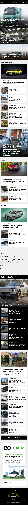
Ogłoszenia (8, 499)
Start (4, 499)
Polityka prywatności (16, 499)
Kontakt (23, 499)
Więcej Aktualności (14, 437)
